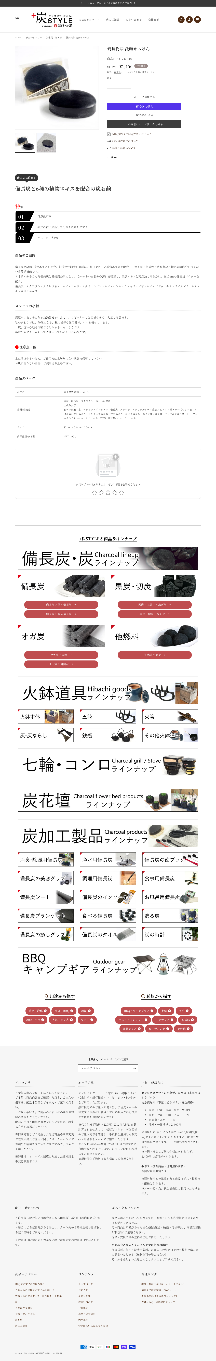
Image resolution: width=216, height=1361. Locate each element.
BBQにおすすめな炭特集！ (30, 1284)
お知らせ (83, 1290)
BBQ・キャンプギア (137, 1011)
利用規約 (83, 1319)
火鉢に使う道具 (23, 1307)
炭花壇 (19, 1319)
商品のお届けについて (125, 141)
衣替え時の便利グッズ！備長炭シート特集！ (39, 1296)
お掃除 (186, 1020)
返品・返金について (124, 147)
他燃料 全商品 (152, 655)
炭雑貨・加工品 (54, 37)
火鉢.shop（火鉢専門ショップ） (159, 1302)
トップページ (85, 1284)
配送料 (117, 72)
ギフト (85, 1020)
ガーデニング (157, 1029)
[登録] (134, 1068)
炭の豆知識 (84, 1296)
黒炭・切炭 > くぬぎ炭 (152, 605)
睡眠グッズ (130, 1029)
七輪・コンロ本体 (25, 1313)
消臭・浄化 (36, 1011)
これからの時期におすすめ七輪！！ (35, 1290)
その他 (181, 1029)
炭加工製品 (21, 1325)
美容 (182, 1011)
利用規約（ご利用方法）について (132, 134)
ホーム (18, 37)
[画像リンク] (46, 716)
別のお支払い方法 (144, 114)
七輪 (164, 1011)
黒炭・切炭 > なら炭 (152, 614)
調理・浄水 (33, 1020)
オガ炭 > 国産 (59, 655)
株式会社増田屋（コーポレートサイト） (163, 1284)
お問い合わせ (85, 1302)
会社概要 (83, 1307)
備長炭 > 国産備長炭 (59, 605)
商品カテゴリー (34, 37)
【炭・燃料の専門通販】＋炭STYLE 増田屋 (42, 1353)
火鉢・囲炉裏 (60, 1020)
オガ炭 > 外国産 (59, 664)
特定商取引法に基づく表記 (93, 1325)
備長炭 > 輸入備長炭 (59, 614)
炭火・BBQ (62, 1011)
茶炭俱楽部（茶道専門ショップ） (159, 1296)
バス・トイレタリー (131, 1020)
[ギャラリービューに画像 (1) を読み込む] (25, 143)
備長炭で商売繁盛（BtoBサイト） (160, 1290)
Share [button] (114, 157)
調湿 (84, 1011)
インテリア (163, 1020)
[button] (89, 19)
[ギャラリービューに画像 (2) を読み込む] (46, 143)
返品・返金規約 (87, 1313)
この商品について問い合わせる (144, 124)
